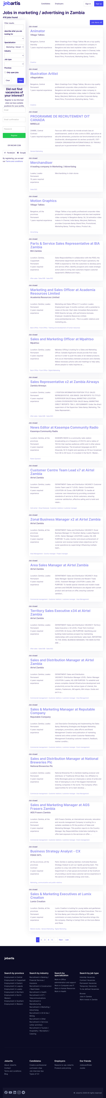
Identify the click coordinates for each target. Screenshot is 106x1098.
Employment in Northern (14, 992)
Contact (7, 1068)
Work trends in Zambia (88, 999)
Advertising (34, 232)
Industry (7, 51)
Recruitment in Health (38, 992)
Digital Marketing (54, 370)
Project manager (62, 553)
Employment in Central (13, 977)
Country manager (50, 553)
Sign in (88, 4)
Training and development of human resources (64, 328)
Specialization (9, 42)
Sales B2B (42, 278)
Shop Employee (44, 508)
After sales (33, 278)
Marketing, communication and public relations (46, 882)
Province (7, 68)
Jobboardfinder (86, 1065)
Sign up (99, 4)
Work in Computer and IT (64, 985)
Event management (83, 747)
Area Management (36, 553)
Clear (8, 80)
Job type (7, 59)
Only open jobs (13, 72)
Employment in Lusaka (13, 989)
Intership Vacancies (87, 977)
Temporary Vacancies (88, 986)
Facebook (10, 153)
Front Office (43, 328)
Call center (34, 508)
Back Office (34, 328)
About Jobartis (10, 1065)
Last (67, 940)
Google (23, 153)
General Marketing (36, 151)
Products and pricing (63, 1068)
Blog (6, 1074)
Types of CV (34, 1074)
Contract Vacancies (87, 980)
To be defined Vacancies (89, 989)
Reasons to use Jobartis (64, 1065)
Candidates (45, 4)
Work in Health (60, 991)
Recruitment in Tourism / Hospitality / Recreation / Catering (39, 1031)
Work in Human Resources (65, 988)
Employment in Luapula (13, 986)
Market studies (35, 929)
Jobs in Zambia (86, 996)
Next (61, 940)
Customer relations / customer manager (63, 508)
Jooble (82, 1068)
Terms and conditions (14, 161)
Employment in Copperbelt (14, 980)
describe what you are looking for (13, 32)
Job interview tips (37, 1071)
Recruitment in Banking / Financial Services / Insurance (39, 980)
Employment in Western (13, 1004)
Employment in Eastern (13, 983)
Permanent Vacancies (88, 983)
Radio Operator (35, 459)
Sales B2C (33, 189)
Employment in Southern (14, 1001)
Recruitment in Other (38, 1019)
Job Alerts (95, 22)
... (55, 940)
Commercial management (39, 599)
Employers (59, 4)
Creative (33, 62)
